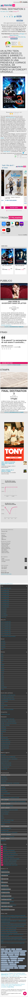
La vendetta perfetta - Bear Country (7, 699)
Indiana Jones (13, 960)
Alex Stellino (4, 549)
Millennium (17, 962)
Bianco (2, 749)
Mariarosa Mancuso (6, 543)
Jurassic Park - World (14, 956)
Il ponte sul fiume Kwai (5, 874)
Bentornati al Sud (4, 737)
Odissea (5, 848)
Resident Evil (3, 727)
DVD (19, 37)
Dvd (10, 974)
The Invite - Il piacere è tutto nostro (7, 718)
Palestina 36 (3, 731)
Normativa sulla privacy (14, 984)
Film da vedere (4, 608)
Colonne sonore (8, 976)
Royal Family (22, 954)
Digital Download (14, 35)
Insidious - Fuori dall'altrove (8, 856)
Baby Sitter (17, 954)
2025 (7, 588)
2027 (2, 588)
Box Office (16, 974)
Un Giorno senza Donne (5, 822)
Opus (2, 952)
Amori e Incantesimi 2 (5, 811)
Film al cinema (4, 610)
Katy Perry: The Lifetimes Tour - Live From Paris (10, 783)
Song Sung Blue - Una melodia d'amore (8, 905)
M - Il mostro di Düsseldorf (6, 828)
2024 (10, 588)
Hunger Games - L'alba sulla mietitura (8, 721)
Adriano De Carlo (5, 552)
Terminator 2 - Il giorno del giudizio (10, 860)
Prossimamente (22, 974)
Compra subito (14, 38)
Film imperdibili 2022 (5, 596)
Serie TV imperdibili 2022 (6, 628)
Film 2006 (3, 11)
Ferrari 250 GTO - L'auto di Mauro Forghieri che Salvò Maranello (13, 801)
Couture (2, 707)
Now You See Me (4, 951)
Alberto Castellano (6, 547)
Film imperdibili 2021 (5, 598)
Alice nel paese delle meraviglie (7, 967)
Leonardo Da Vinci (4, 956)
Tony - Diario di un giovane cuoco (7, 697)
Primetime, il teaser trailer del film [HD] (8, 930)
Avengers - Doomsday (5, 725)
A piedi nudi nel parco (5, 891)
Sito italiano (4, 568)
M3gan (10, 951)
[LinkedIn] (9, 16)
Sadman (3, 535)
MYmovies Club (16, 976)
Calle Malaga (3, 729)
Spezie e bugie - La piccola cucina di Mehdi (9, 809)
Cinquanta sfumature (5, 958)
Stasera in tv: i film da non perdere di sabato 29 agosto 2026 (12, 926)
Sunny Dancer (3, 781)
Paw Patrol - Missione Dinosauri (7, 805)
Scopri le (14, 326)
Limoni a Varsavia (4, 701)
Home (2, 973)
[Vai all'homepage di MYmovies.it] (7, 6)
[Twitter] (7, 16)
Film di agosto (3, 613)
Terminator (3, 969)
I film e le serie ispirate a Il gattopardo (12, 952)
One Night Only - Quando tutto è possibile (11, 858)
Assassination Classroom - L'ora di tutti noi (9, 758)
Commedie (3, 641)
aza (2, 538)
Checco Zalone (4, 954)
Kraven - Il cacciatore (5, 908)
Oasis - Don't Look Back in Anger (7, 820)
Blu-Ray (24, 37)
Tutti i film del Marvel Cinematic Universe (9, 966)
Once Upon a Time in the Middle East (8, 756)
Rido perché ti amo (4, 870)
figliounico (4, 539)
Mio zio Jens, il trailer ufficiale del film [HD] (9, 932)
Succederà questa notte (5, 743)
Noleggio (22, 33)
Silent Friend (3, 789)
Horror (7, 11)
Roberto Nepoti (5, 551)
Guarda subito (14, 207)
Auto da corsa (4, 960)
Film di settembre (4, 615)
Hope (2, 733)
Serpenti (2, 818)
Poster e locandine (6, 560)
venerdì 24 (3, 574)
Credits (2, 984)
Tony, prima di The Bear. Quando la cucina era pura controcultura (13, 924)
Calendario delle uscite (5, 714)
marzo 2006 (8, 574)
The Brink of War (4, 769)
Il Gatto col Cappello (5, 739)
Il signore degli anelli (22, 966)
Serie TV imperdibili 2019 (6, 634)
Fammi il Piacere (4, 791)
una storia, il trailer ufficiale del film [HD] (8, 928)
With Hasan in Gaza (5, 830)
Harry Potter (11, 962)
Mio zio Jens (3, 754)
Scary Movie (7, 151)
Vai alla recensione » (6, 325)
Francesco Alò (5, 545)
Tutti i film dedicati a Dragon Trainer (19, 951)
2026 (5, 588)
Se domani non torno (5, 745)
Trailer (3, 558)
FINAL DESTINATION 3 (14, 392)
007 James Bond (21, 958)
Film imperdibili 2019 (5, 602)
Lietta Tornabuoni (5, 544)
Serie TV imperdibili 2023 (6, 626)
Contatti (7, 984)
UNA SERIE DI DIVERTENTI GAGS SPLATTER (14, 302)
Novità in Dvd (3, 617)
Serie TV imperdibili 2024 (6, 623)
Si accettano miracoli (5, 887)
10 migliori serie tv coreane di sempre (8, 636)
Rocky (8, 969)
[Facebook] (4, 16)
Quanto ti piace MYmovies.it (6, 583)
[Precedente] (3, 261)
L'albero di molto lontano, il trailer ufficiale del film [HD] (11, 937)
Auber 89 (2, 824)
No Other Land (4, 884)
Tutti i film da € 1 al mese (8, 166)
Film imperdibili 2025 (5, 590)
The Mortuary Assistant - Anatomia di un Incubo (10, 797)
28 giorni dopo (19, 949)
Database (11, 973)
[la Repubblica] (20, 2)
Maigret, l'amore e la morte (6, 762)
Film (15, 973)
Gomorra (13, 949)
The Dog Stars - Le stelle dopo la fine (8, 695)
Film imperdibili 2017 (5, 606)
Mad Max (16, 967)
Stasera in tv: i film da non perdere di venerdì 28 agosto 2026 (12, 942)
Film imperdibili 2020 (5, 600)
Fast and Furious (13, 964)
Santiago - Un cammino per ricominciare (8, 723)
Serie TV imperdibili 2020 (6, 632)
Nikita (2, 881)
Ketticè (2, 795)
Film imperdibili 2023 (5, 594)
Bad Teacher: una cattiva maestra (7, 898)
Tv (12, 974)
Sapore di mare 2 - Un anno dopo (7, 901)
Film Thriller (3, 643)
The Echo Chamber (4, 813)
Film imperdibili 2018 (5, 604)
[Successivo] (25, 261)
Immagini (4, 561)
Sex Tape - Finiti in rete (5, 894)
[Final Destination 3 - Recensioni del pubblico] (14, 298)
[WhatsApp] (12, 16)
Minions (2, 949)
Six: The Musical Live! (5, 767)
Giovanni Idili (4, 531)
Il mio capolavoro (11, 200)
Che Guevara (21, 967)
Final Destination (10, 117)
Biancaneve (22, 952)
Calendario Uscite (21, 973)
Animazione (3, 647)
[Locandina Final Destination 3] (14, 107)
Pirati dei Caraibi (13, 958)
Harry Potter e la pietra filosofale (7, 709)
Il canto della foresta (5, 747)
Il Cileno (2, 703)
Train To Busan (4, 776)
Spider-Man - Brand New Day (9, 850)
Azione (2, 649)
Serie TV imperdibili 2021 (6, 630)
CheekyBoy (4, 536)
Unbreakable (20, 960)
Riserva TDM (12, 985)
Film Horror (3, 645)
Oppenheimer (10, 954)
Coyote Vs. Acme (4, 779)
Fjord (2, 735)
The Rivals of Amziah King (6, 765)
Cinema (6, 973)
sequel (2, 138)
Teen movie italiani (4, 964)
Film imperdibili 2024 (5, 592)
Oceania (5, 846)
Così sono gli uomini (5, 760)
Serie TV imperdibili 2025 (6, 621)
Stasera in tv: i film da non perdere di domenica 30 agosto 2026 (13, 915)
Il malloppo (3, 787)
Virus (9, 960)
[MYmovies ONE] (21, 166)
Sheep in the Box (4, 705)
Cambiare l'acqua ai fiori (5, 741)
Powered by (20, 234)
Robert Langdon (4, 962)
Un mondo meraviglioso (5, 793)
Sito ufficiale (4, 567)
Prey (2, 877)
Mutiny (2, 815)
